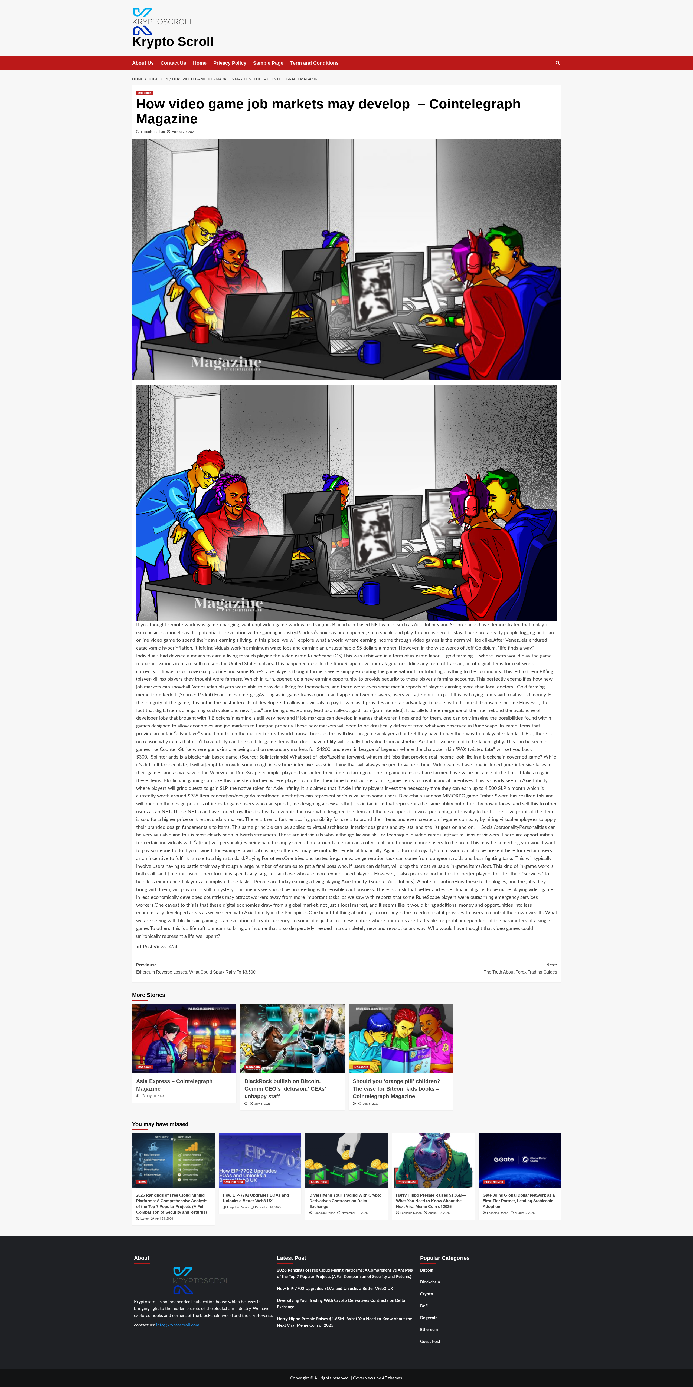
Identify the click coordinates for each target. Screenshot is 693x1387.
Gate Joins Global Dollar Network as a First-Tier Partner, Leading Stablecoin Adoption (519, 1201)
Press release (407, 1181)
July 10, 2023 (155, 1096)
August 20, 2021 (184, 131)
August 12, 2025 (439, 1212)
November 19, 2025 (355, 1212)
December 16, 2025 (268, 1207)
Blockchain (430, 1282)
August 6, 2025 (525, 1212)
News (142, 1181)
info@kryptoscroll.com (177, 1325)
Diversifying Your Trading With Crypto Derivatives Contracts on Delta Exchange (345, 1201)
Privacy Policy (229, 63)
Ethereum (429, 1330)
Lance (144, 1218)
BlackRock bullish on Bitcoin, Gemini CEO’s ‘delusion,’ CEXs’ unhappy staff (285, 1088)
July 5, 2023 (371, 1103)
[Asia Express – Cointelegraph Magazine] (184, 1039)
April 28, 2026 (164, 1218)
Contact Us (173, 63)
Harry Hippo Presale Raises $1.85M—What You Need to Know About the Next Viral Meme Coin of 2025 (431, 1201)
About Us (143, 63)
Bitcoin (426, 1270)
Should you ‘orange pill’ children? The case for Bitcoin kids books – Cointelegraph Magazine (396, 1088)
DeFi (424, 1306)
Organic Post (233, 1181)
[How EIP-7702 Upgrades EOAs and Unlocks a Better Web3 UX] (260, 1160)
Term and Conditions (314, 63)
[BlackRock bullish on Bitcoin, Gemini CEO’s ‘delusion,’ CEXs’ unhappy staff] (292, 1039)
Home (200, 63)
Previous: (196, 968)
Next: (520, 968)
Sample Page (268, 63)
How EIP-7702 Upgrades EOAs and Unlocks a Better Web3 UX (335, 1289)
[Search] (557, 63)
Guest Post (319, 1181)
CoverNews (364, 1378)
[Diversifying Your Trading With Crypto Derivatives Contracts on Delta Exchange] (346, 1160)
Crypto (426, 1294)
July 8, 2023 (262, 1103)
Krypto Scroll (173, 41)
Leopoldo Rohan (153, 131)
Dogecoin (145, 92)
